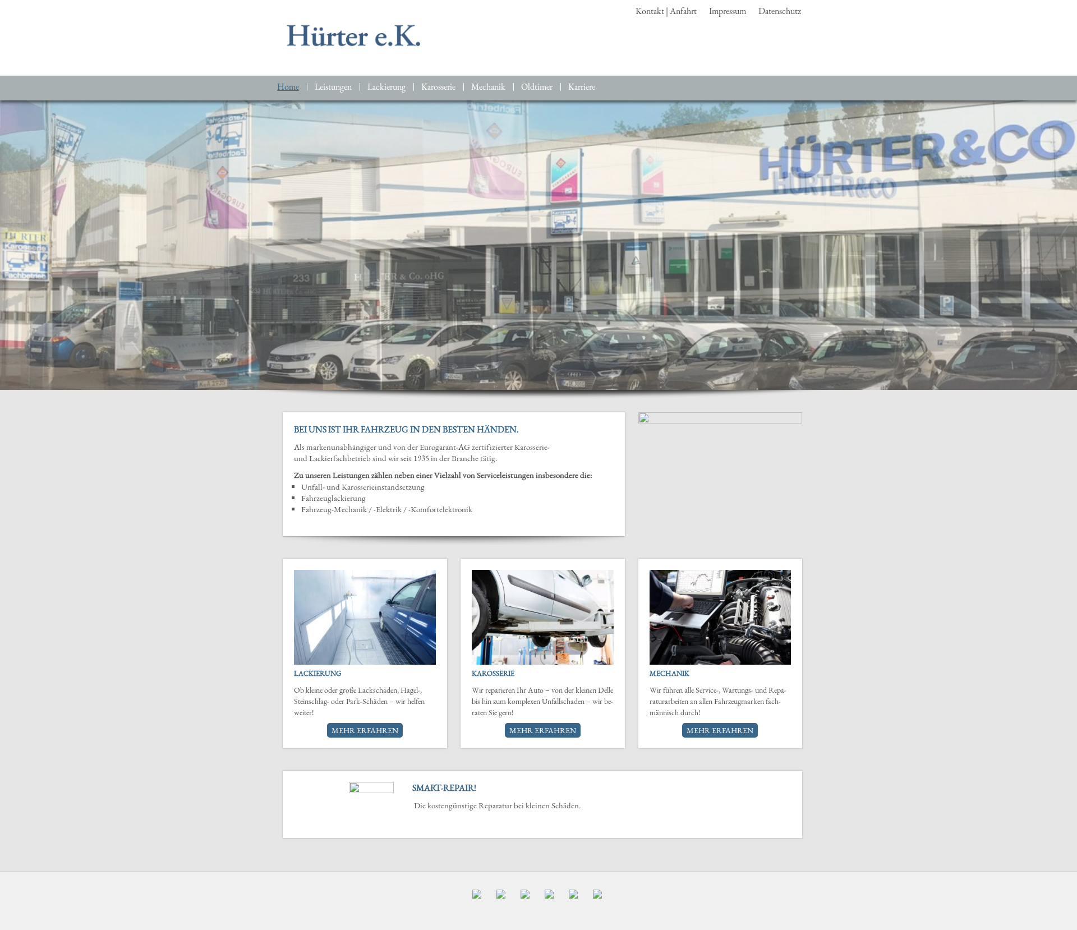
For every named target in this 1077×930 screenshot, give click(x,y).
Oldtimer (537, 87)
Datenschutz (779, 11)
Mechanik (488, 87)
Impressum (727, 11)
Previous (302, 804)
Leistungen (333, 87)
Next (782, 804)
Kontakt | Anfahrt (666, 11)
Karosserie (438, 87)
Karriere (581, 87)
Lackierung (386, 87)
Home (288, 87)
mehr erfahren (365, 730)
